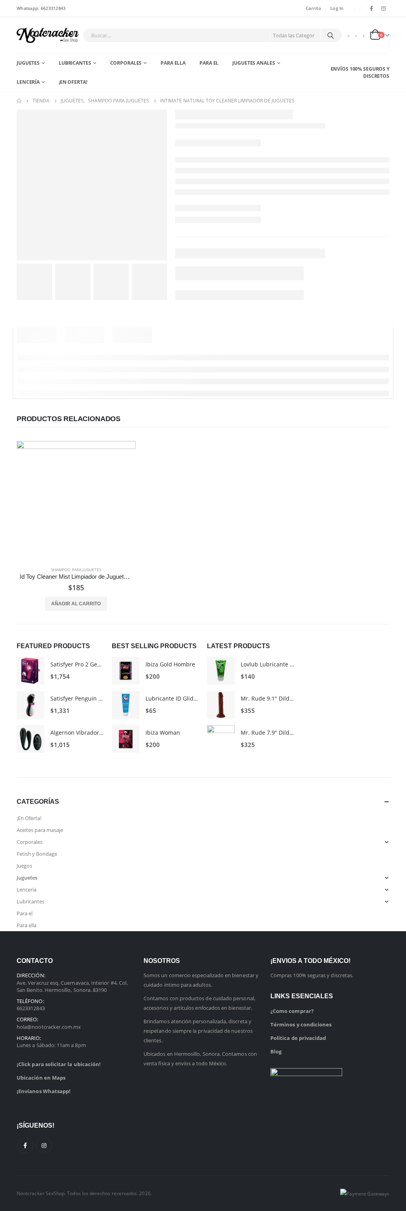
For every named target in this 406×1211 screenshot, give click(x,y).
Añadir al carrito (76, 603)
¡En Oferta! (73, 82)
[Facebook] (371, 8)
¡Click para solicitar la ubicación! (59, 1064)
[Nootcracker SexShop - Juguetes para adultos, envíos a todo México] (48, 35)
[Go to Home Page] (19, 101)
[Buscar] (331, 35)
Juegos (24, 865)
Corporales (126, 63)
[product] (76, 500)
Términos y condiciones (300, 1024)
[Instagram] (384, 8)
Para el (208, 63)
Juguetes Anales (253, 63)
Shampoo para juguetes (76, 569)
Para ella (173, 63)
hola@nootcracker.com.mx (49, 1026)
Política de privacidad (298, 1038)
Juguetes (28, 63)
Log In (337, 8)
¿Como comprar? (292, 1011)
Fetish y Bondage (37, 853)
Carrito (313, 8)
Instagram (44, 1145)
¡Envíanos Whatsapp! (44, 1091)
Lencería (28, 82)
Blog (276, 1051)
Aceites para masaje (40, 830)
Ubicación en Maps (41, 1077)
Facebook (25, 1145)
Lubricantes (75, 63)
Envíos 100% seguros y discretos (360, 72)
